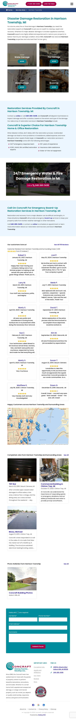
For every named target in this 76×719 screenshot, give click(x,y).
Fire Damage (54, 57)
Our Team (37, 676)
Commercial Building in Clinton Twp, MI (52, 485)
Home (10, 10)
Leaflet (39, 444)
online (18, 116)
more (23, 61)
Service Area (20, 10)
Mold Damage (22, 83)
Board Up (54, 83)
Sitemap (53, 709)
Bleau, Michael (16, 532)
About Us (23, 709)
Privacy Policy (43, 709)
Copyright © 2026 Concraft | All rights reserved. (38, 712)
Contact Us (32, 709)
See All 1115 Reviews (61, 245)
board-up (48, 218)
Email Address (14, 624)
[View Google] (38, 704)
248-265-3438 (34, 4)
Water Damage (22, 57)
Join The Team (49, 4)
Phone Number (44, 616)
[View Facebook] (33, 704)
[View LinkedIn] (44, 704)
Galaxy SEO (42, 715)
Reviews (36, 679)
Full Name (13, 616)
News (35, 682)
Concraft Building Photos (21, 593)
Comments (13, 632)
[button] (27, 421)
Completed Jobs (39, 667)
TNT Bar (12, 484)
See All (66, 455)
